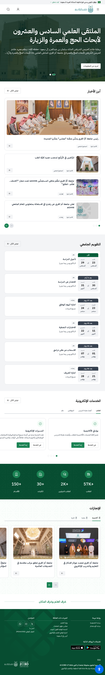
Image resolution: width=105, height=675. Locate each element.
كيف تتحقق (55, 2)
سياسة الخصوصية (95, 623)
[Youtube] (26, 624)
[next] (6, 225)
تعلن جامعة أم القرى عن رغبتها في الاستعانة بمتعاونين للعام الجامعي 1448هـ (43, 206)
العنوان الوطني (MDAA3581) (25, 632)
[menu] (98, 9)
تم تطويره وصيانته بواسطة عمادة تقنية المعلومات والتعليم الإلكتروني (81, 668)
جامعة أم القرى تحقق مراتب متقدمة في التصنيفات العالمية (34, 564)
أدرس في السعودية (62, 636)
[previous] (11, 225)
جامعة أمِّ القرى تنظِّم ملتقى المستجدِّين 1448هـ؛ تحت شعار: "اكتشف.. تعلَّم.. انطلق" (41, 182)
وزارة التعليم (63, 623)
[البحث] (8, 9)
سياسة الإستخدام (95, 626)
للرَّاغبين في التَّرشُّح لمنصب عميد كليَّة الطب (54, 157)
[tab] (98, 410)
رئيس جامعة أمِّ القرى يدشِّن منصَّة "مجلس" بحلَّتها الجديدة (71, 138)
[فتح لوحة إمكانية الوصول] (99, 669)
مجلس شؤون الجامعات (60, 626)
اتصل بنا (31, 628)
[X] (32, 624)
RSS (99, 660)
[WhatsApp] (20, 624)
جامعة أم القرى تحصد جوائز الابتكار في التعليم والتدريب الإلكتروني (80, 564)
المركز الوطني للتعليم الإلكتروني (58, 633)
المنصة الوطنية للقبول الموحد (58, 629)
